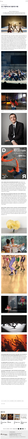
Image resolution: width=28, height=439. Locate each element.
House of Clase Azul (3, 423)
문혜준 (6, 8)
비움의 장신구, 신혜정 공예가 (24, 423)
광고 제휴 (7, 428)
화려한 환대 (9, 422)
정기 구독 (11, 428)
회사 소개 (4, 428)
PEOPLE (6, 4)
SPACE (1, 421)
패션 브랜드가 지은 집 (17, 423)
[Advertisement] (14, 395)
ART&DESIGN (3, 4)
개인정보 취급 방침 (15, 428)
